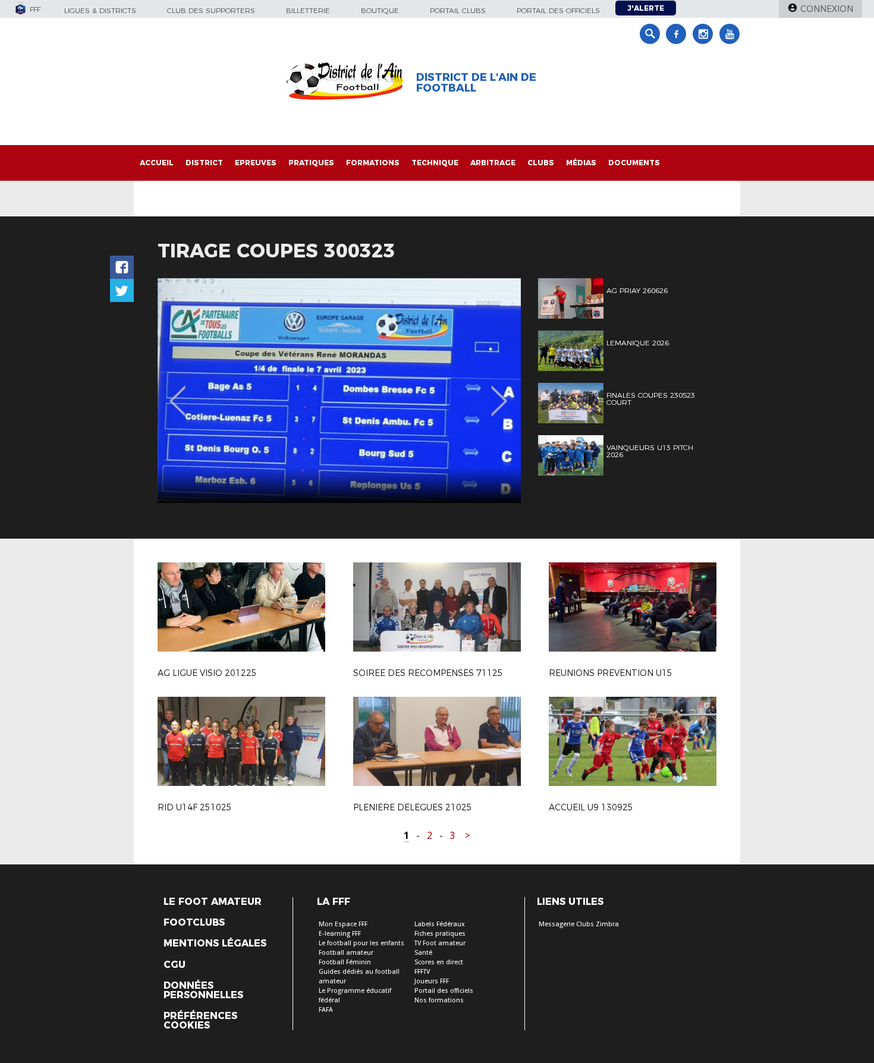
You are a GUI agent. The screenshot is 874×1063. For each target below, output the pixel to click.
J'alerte (645, 8)
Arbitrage (492, 162)
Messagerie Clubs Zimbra (579, 924)
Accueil (157, 162)
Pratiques (311, 162)
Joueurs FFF (431, 981)
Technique (434, 162)
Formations (373, 162)
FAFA (326, 1010)
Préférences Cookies (200, 1020)
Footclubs (194, 922)
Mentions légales (215, 943)
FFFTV (422, 972)
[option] (339, 390)
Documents (634, 162)
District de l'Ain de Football (476, 83)
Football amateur (346, 953)
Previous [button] (177, 392)
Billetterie (308, 10)
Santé (423, 953)
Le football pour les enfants (361, 943)
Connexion (826, 9)
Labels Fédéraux (439, 924)
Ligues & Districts (100, 10)
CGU (175, 965)
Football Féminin (345, 962)
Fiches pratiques (440, 934)
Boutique (380, 10)
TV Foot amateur (440, 943)
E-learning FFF (340, 934)
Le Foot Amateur (213, 902)
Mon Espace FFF (343, 924)
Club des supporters (211, 10)
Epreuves (255, 162)
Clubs (540, 162)
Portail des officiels (558, 10)
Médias (581, 162)
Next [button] (499, 392)
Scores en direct (438, 962)
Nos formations (439, 1000)
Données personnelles (203, 990)
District (204, 162)
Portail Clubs (458, 10)
